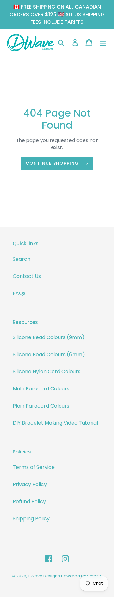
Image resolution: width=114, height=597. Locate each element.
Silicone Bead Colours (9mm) (49, 337)
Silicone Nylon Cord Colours (46, 371)
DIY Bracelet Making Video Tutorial (55, 423)
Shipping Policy (31, 518)
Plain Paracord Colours (41, 405)
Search (21, 259)
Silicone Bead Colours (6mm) (49, 354)
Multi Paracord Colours (41, 388)
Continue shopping (52, 163)
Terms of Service (34, 467)
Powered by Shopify (81, 576)
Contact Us (27, 276)
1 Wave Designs (44, 576)
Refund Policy (29, 501)
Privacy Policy (30, 484)
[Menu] (103, 42)
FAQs (19, 293)
